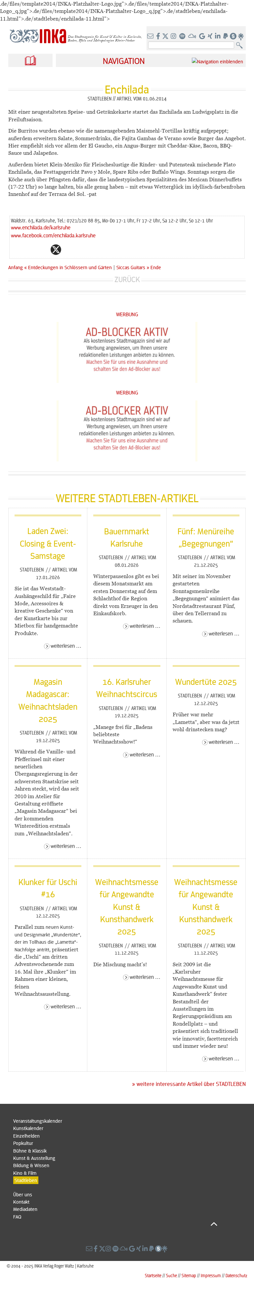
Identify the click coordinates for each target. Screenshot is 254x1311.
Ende (155, 267)
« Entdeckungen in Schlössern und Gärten (68, 267)
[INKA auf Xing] (211, 36)
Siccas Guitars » (132, 267)
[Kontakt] (151, 36)
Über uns (22, 1194)
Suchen (241, 45)
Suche (171, 1275)
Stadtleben (32, 569)
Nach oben (115, 1223)
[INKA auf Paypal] (226, 36)
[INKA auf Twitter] (165, 36)
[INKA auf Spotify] (183, 36)
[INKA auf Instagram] (174, 36)
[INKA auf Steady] (233, 36)
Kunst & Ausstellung (34, 1158)
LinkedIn (82, 249)
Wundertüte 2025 (206, 681)
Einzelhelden (26, 1136)
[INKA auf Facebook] (158, 36)
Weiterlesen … (66, 645)
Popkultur (23, 1143)
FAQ (17, 1217)
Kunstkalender (28, 1128)
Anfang (15, 267)
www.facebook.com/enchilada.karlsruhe (53, 235)
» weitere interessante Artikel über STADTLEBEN (189, 1084)
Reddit (69, 249)
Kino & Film (24, 1173)
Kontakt (21, 1202)
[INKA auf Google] (202, 36)
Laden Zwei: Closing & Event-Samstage (48, 543)
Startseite (153, 1275)
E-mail (16, 249)
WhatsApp (29, 249)
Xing (95, 249)
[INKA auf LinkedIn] (218, 36)
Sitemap (189, 1275)
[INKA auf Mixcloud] (192, 36)
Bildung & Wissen (31, 1165)
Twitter (56, 249)
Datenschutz (236, 1275)
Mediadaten (25, 1209)
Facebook (42, 249)
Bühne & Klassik (30, 1151)
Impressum (211, 1275)
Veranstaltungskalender (37, 1121)
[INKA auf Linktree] (241, 36)
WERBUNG (127, 314)
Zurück (127, 279)
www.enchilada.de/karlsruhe (40, 227)
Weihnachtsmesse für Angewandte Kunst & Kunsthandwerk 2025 (126, 906)
